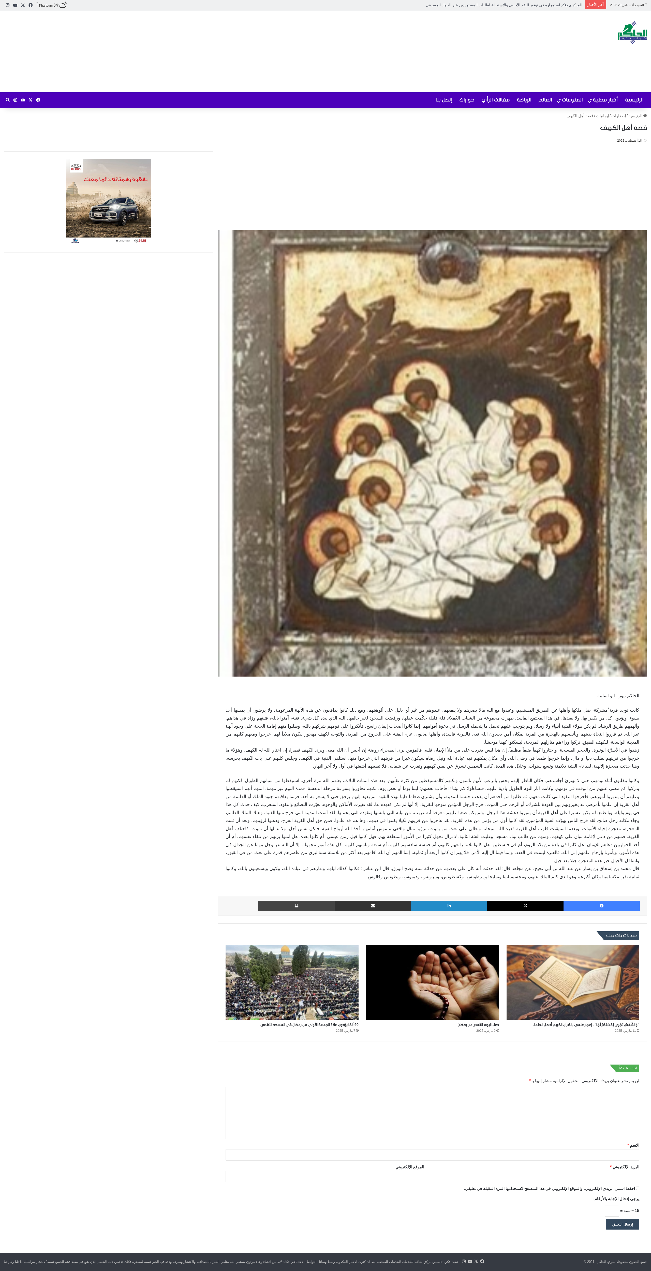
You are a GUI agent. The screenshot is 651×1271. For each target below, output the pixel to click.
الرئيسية (634, 99)
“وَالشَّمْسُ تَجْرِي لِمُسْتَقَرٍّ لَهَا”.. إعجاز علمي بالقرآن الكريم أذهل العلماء (585, 1025)
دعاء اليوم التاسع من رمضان (478, 1025)
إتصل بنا (444, 99)
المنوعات (572, 99)
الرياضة (524, 99)
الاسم (633, 1145)
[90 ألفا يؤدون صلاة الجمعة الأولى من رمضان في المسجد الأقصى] (292, 982)
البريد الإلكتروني (624, 1167)
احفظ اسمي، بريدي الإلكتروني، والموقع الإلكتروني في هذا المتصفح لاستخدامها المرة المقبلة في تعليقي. (549, 1188)
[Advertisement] (216, 51)
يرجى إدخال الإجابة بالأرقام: (616, 1199)
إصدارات (618, 116)
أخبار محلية (605, 99)
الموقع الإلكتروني (409, 1167)
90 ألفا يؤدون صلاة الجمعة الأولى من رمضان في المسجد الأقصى (309, 1025)
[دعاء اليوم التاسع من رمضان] (432, 982)
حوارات (467, 99)
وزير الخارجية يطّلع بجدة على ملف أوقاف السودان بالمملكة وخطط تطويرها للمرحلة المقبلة (509, 5)
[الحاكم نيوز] (632, 32)
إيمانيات (602, 116)
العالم (545, 99)
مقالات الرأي (496, 99)
